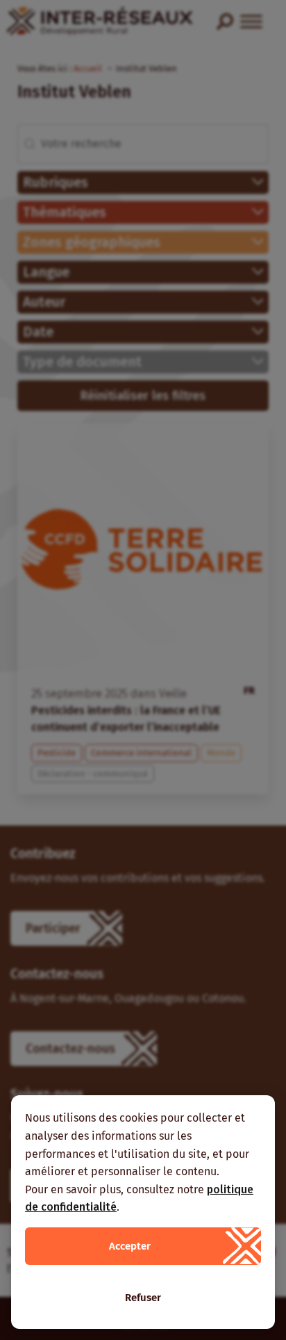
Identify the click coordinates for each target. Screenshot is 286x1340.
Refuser (143, 1297)
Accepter (130, 1246)
